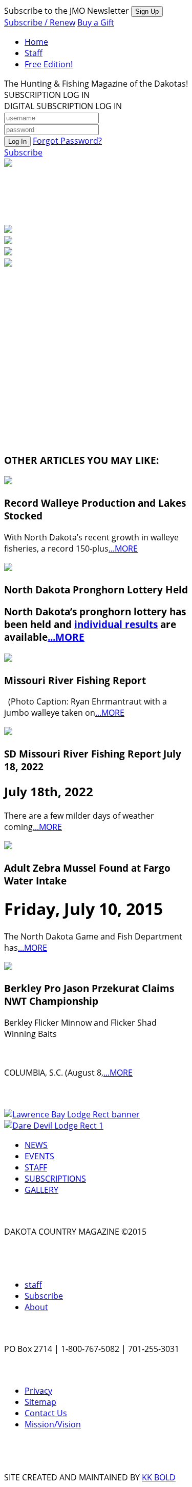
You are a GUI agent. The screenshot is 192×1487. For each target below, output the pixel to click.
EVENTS (39, 1156)
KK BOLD (159, 1477)
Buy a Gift (95, 22)
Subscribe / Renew (39, 22)
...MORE (123, 548)
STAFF (36, 1167)
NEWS (36, 1145)
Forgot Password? (67, 140)
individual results (116, 624)
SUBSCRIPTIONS (55, 1178)
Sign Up (147, 11)
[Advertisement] (81, 333)
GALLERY (41, 1189)
